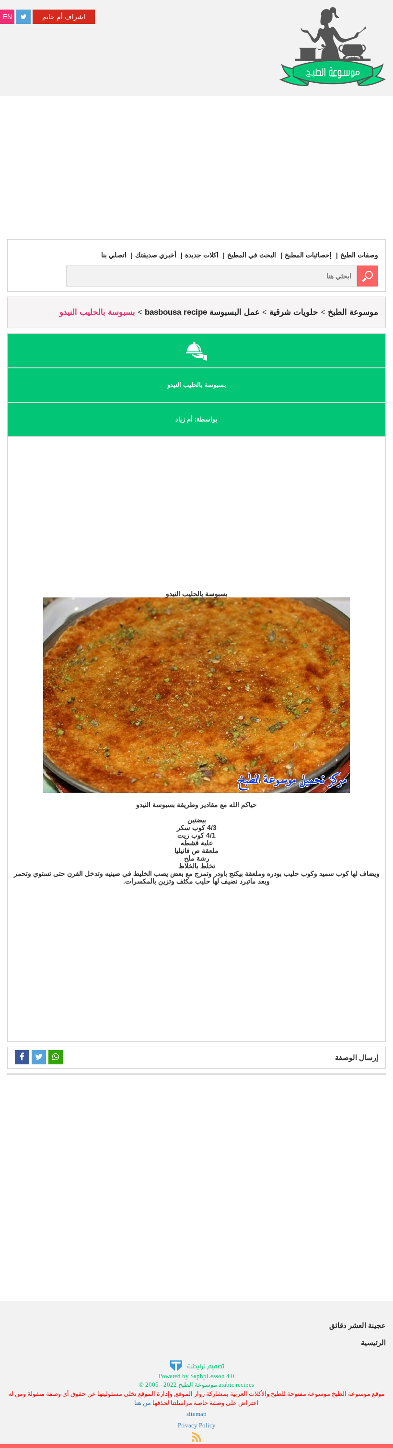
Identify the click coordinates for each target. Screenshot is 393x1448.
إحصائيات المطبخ (308, 255)
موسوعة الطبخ (353, 312)
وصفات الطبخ (359, 255)
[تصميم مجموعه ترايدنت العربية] (197, 1365)
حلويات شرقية (293, 312)
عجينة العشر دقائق (357, 1325)
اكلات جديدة (202, 255)
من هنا (142, 1402)
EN (7, 17)
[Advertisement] (196, 167)
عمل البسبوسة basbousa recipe (202, 312)
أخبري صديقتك (155, 255)
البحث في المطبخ (251, 255)
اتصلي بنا (114, 255)
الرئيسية (373, 1342)
